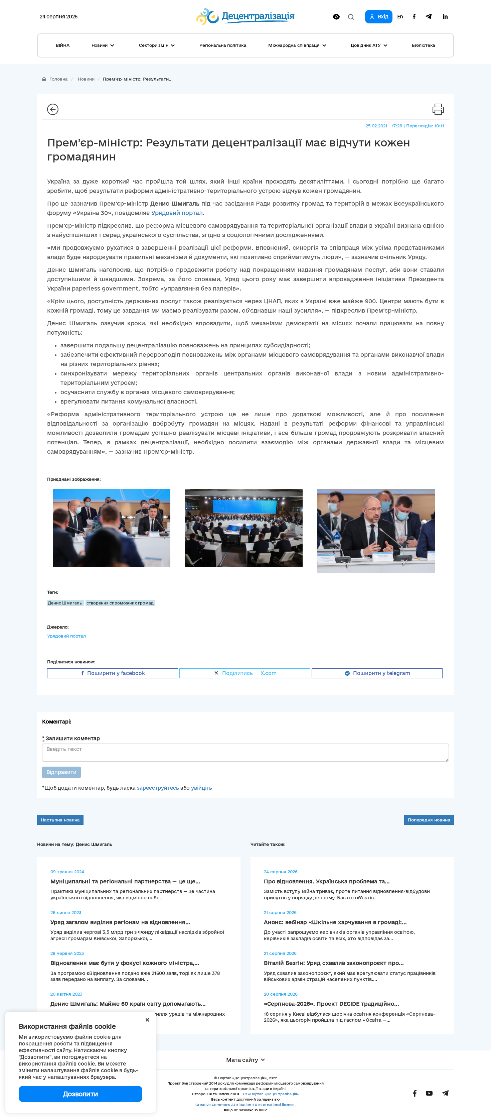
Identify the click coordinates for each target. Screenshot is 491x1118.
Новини (86, 79)
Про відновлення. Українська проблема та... (327, 881)
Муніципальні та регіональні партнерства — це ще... (125, 881)
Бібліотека (423, 45)
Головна (58, 79)
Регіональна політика (222, 45)
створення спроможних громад (120, 603)
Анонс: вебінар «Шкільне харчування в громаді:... (335, 922)
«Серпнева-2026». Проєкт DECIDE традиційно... (331, 1004)
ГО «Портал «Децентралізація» (271, 1094)
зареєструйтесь (158, 788)
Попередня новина (429, 819)
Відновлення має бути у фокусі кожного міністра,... (124, 963)
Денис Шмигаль (65, 603)
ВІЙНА (62, 45)
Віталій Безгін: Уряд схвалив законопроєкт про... (334, 963)
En (400, 16)
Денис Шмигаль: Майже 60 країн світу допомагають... (128, 1004)
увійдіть (201, 788)
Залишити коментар (71, 738)
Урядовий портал (177, 213)
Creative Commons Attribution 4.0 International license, (245, 1105)
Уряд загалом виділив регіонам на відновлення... (120, 922)
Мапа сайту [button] (242, 1060)
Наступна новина (60, 819)
